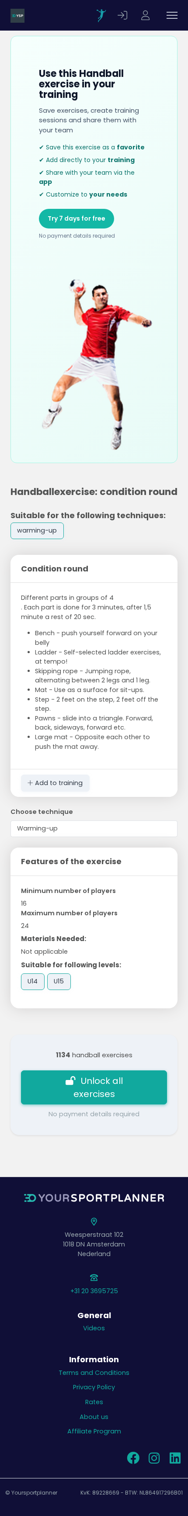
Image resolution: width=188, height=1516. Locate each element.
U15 (59, 981)
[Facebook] (133, 1460)
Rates (94, 1402)
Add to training (58, 783)
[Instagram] (154, 1460)
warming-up (37, 530)
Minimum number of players (68, 890)
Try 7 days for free (76, 218)
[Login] (124, 15)
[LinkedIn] (175, 1460)
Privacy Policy (94, 1387)
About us (94, 1416)
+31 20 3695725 (94, 1291)
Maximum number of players (69, 913)
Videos (94, 1328)
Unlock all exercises (98, 1087)
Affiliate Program (94, 1431)
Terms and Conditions (94, 1372)
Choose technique (41, 811)
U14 (33, 981)
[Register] (146, 15)
